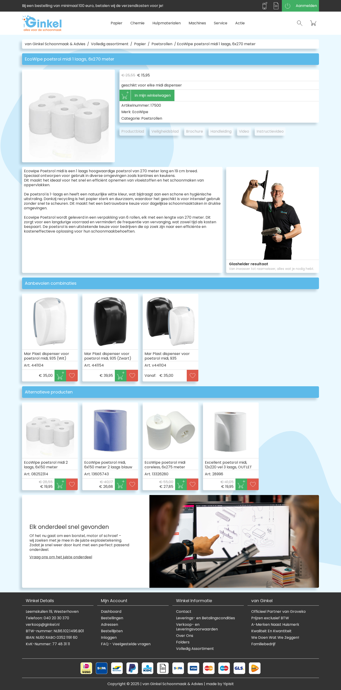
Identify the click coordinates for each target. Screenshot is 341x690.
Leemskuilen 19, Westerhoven (52, 611)
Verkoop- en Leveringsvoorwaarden (197, 627)
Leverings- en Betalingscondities (205, 618)
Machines (197, 23)
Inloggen (109, 637)
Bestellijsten (112, 631)
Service (220, 23)
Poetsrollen (161, 44)
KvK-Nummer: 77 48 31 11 (48, 644)
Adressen (109, 624)
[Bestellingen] (276, 6)
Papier (116, 23)
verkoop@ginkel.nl (42, 624)
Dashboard (111, 611)
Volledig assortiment (110, 44)
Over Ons (184, 635)
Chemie (137, 23)
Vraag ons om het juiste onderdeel (60, 557)
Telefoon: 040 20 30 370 (47, 618)
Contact (183, 611)
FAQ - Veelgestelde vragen (126, 644)
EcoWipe (140, 112)
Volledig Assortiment (195, 648)
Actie (240, 23)
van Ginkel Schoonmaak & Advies (55, 44)
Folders (183, 642)
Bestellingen (112, 618)
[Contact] (264, 6)
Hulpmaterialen (166, 23)
